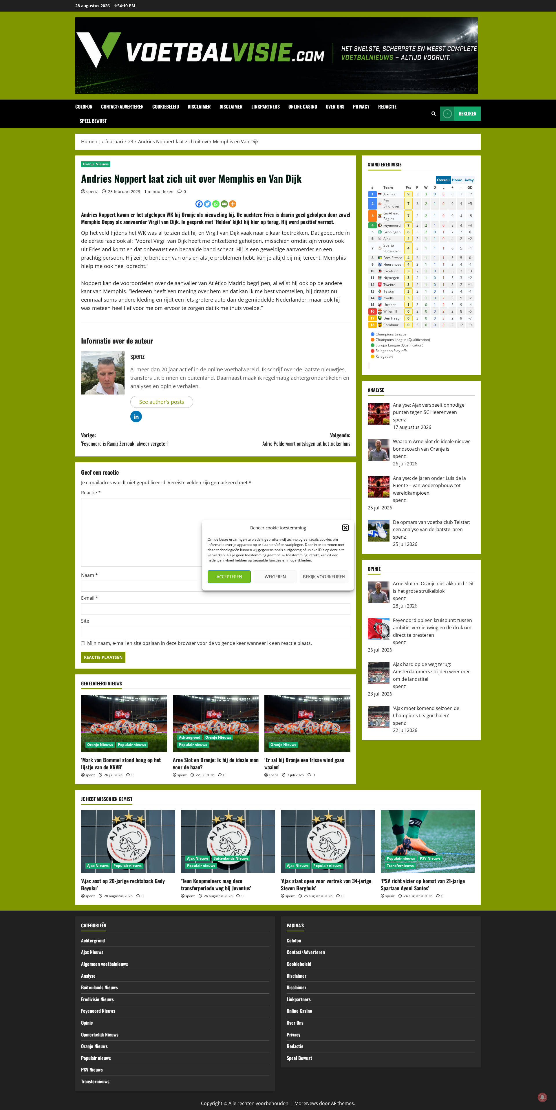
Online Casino (302, 106)
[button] (345, 528)
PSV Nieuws (430, 858)
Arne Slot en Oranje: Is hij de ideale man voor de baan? (216, 763)
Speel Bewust (93, 120)
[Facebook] (199, 204)
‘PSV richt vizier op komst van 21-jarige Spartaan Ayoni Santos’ (423, 884)
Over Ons (335, 106)
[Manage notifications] (542, 1097)
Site (85, 621)
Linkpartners (265, 106)
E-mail (89, 598)
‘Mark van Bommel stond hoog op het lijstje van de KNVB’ (121, 763)
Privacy (361, 106)
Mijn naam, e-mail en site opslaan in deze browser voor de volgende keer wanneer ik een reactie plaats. (199, 643)
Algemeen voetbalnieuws (104, 963)
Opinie (87, 1022)
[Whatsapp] (216, 204)
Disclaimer (199, 106)
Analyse (88, 975)
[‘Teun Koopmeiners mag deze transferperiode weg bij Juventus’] (228, 841)
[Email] (224, 204)
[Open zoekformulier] (433, 113)
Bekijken (467, 113)
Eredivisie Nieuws (97, 999)
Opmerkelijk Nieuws (99, 1034)
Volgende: (306, 439)
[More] (232, 204)
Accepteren (229, 576)
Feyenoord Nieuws (98, 1010)
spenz (92, 191)
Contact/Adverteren (122, 106)
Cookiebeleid (165, 106)
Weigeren (275, 576)
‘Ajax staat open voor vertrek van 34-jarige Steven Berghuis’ (326, 884)
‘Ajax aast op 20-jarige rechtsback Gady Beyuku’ (123, 884)
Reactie (91, 492)
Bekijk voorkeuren (324, 576)
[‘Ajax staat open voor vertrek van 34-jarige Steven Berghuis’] (328, 841)
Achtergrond (189, 737)
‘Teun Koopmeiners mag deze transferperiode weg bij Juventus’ (216, 884)
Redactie (387, 106)
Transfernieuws (400, 865)
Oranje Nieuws (96, 164)
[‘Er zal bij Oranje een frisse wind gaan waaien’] (307, 723)
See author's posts (161, 401)
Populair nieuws (132, 744)
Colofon (83, 106)
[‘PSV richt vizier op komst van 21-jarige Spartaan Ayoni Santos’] (428, 841)
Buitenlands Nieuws (230, 858)
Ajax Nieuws (98, 865)
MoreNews (306, 1103)
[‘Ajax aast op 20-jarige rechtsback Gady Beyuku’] (128, 841)
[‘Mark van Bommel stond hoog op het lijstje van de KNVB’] (124, 723)
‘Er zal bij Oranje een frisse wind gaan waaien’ (304, 763)
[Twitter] (207, 204)
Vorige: (124, 439)
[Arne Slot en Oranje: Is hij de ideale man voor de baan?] (216, 723)
